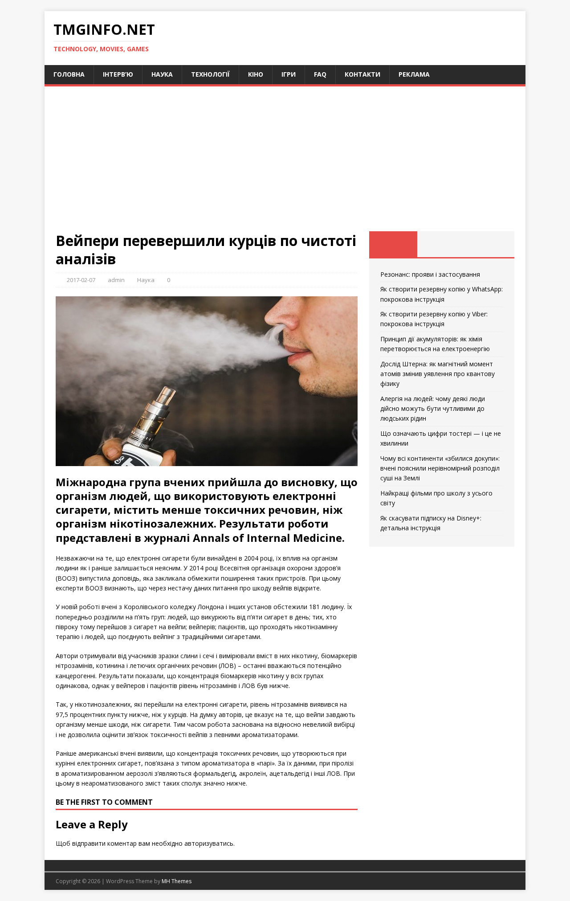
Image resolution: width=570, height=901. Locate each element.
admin (116, 280)
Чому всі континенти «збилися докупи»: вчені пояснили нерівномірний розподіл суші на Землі (440, 468)
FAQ (320, 74)
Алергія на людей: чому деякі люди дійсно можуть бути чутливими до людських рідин (432, 408)
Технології (210, 74)
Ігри (288, 74)
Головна (69, 74)
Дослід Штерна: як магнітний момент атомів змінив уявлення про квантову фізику (437, 374)
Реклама (414, 74)
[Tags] (441, 244)
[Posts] (393, 244)
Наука (162, 74)
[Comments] (490, 244)
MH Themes (176, 881)
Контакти (362, 74)
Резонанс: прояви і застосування (430, 274)
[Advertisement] (285, 164)
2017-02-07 (81, 280)
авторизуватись (208, 843)
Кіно (255, 74)
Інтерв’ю (118, 74)
